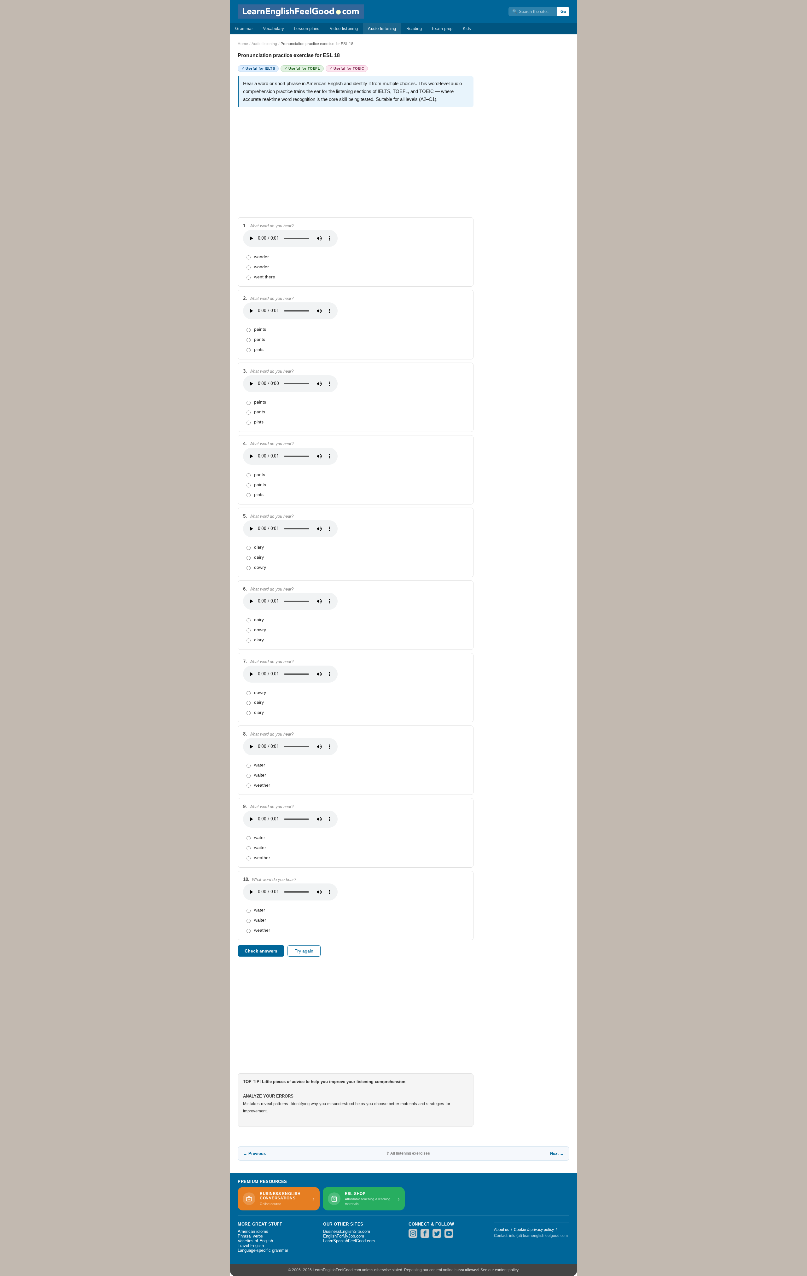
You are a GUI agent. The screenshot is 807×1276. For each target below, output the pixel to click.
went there (264, 276)
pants (259, 339)
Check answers (261, 950)
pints (259, 349)
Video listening (344, 28)
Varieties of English (255, 1240)
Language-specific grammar (263, 1250)
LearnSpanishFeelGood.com (349, 1240)
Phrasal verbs (250, 1236)
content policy (506, 1270)
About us (501, 1229)
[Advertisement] (355, 156)
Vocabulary (273, 28)
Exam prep (442, 28)
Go (563, 11)
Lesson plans (307, 28)
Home (243, 44)
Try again (304, 950)
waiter (260, 775)
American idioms (253, 1231)
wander (261, 256)
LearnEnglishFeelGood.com (337, 1270)
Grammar (244, 28)
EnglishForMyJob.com (343, 1236)
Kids (467, 28)
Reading (414, 28)
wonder (261, 266)
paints (260, 329)
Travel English (251, 1245)
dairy (259, 557)
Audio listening (382, 28)
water (259, 764)
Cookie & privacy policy (534, 1229)
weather (262, 785)
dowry (260, 567)
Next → (557, 1153)
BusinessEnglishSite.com (346, 1231)
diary (259, 547)
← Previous (254, 1153)
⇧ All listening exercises (408, 1153)
